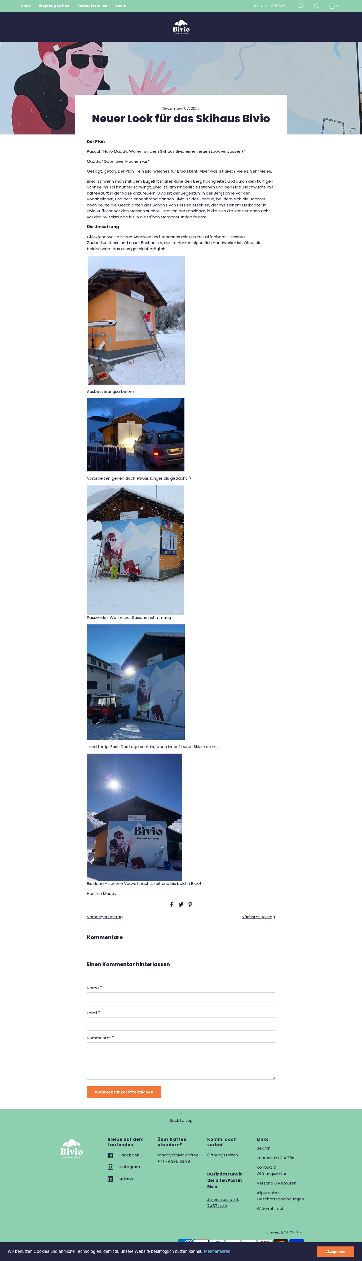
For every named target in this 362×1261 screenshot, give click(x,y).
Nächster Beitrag (258, 917)
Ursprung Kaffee (54, 5)
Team (120, 5)
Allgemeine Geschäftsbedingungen (280, 1196)
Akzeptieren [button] (336, 1251)
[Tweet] (180, 904)
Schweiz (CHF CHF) (270, 5)
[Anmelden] (319, 6)
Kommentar (100, 1038)
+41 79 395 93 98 (173, 1161)
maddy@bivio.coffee (178, 1155)
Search (264, 1148)
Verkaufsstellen (92, 5)
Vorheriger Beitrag (105, 917)
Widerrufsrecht (271, 1208)
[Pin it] (189, 904)
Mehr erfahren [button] (217, 1251)
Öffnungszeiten (222, 1155)
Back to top (181, 1120)
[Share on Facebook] (171, 904)
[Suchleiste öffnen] (304, 6)
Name (94, 987)
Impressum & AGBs (275, 1157)
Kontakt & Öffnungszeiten (272, 1170)
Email (93, 1013)
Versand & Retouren (277, 1183)
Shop (26, 5)
